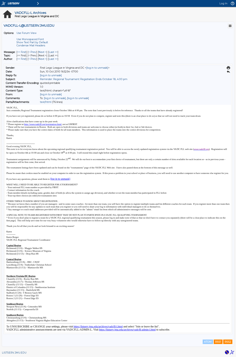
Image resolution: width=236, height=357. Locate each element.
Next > (42, 52)
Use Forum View (26, 33)
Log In (223, 3)
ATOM (208, 341)
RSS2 (228, 341)
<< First (21, 52)
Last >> (53, 52)
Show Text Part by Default (32, 42)
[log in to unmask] (97, 67)
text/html (45, 102)
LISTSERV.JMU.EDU (14, 352)
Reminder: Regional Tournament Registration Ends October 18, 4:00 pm (83, 79)
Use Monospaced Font (30, 39)
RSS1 (218, 341)
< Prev (32, 52)
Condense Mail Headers (30, 45)
